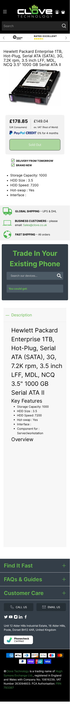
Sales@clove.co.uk (35, 225)
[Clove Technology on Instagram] (16, 617)
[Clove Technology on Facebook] (26, 617)
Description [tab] (21, 314)
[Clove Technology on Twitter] (6, 617)
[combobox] (31, 26)
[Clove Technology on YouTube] (11, 617)
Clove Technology (17, 671)
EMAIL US (54, 607)
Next (66, 37)
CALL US (21, 607)
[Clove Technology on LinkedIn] (20, 617)
